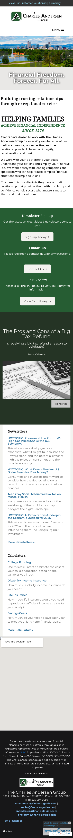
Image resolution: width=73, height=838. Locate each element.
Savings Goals (17, 613)
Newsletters (17, 431)
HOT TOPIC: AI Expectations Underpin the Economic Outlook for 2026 (34, 516)
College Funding (19, 562)
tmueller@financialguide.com (36, 807)
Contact (17, 820)
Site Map (8, 831)
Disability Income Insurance (27, 580)
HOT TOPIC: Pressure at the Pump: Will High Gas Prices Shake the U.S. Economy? (35, 441)
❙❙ (39, 64)
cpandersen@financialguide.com (36, 803)
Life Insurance (17, 595)
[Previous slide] (4, 55)
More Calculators (21, 630)
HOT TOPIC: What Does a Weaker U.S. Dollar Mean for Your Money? (34, 471)
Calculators (17, 555)
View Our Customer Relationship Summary (35, 3)
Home (6, 820)
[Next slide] (69, 55)
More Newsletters (21, 542)
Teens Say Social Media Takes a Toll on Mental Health (34, 495)
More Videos (36, 354)
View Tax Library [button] (36, 301)
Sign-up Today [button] (36, 237)
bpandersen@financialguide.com (36, 811)
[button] (58, 30)
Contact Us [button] (36, 269)
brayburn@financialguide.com (37, 814)
